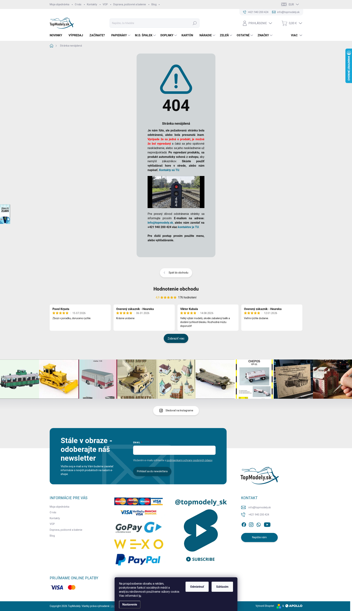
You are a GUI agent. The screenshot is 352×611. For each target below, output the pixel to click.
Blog (154, 4)
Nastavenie (129, 604)
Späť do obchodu (178, 272)
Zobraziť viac (176, 338)
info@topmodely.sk (259, 507)
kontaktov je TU (188, 227)
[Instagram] (251, 524)
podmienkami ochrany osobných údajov (189, 460)
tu (140, 595)
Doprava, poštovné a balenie (129, 4)
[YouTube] (267, 524)
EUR (291, 4)
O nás (78, 4)
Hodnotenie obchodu (176, 289)
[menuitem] (57, 35)
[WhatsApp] (258, 524)
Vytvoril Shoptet (265, 605)
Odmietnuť (197, 586)
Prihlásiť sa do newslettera (152, 471)
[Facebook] (244, 524)
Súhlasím (222, 586)
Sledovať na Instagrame (179, 410)
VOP (105, 4)
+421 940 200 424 (258, 514)
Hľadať (195, 23)
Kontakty (92, 4)
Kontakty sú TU (169, 170)
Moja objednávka (59, 4)
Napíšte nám (259, 537)
